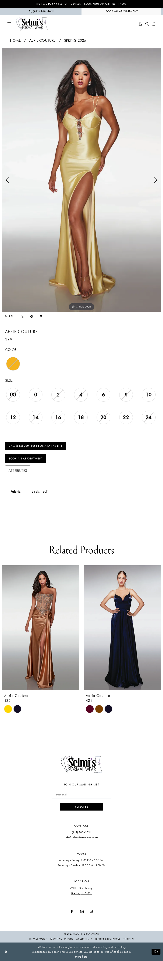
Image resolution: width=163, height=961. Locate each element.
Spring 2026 (75, 40)
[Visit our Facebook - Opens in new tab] (72, 911)
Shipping (129, 939)
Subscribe (81, 806)
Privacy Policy (38, 939)
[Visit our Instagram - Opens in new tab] (82, 911)
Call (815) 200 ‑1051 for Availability (35, 446)
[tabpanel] (81, 180)
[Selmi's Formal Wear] (32, 24)
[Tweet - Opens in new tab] (22, 316)
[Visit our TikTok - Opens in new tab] (91, 911)
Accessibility (84, 939)
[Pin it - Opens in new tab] (31, 316)
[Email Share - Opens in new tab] (40, 316)
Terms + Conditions (61, 939)
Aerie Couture (42, 40)
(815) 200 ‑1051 (81, 832)
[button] (9, 24)
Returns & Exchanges (107, 939)
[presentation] (40, 627)
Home (15, 40)
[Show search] (147, 24)
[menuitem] (42, 11)
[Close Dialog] (6, 951)
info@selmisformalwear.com (81, 837)
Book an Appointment (26, 458)
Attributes (17, 470)
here (84, 956)
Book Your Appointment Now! (105, 3)
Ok (156, 951)
